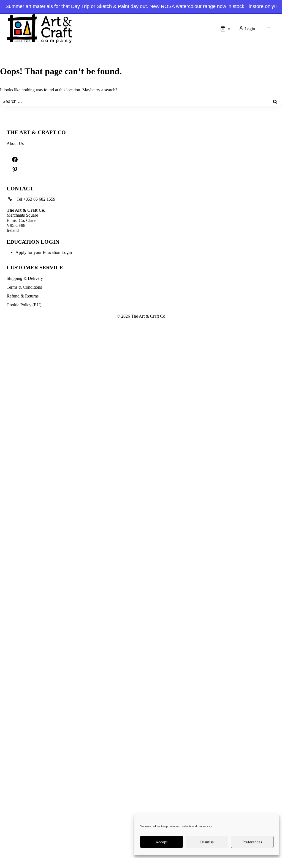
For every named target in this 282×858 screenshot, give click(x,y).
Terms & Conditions (24, 287)
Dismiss (207, 842)
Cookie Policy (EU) (24, 304)
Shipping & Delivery (25, 278)
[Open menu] (268, 29)
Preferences (252, 842)
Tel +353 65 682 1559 (36, 199)
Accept (161, 842)
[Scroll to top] (3, 27)
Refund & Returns (23, 296)
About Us (15, 143)
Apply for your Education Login (43, 252)
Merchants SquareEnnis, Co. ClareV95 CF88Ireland (26, 220)
